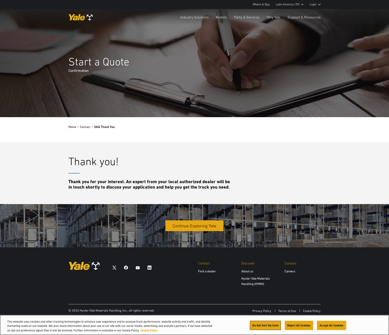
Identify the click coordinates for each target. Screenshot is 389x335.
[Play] (375, 103)
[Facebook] (126, 267)
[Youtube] (137, 267)
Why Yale (273, 17)
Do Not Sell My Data (265, 325)
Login (313, 4)
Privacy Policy (261, 310)
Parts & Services (247, 17)
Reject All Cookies (299, 325)
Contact (85, 127)
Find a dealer (207, 271)
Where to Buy (261, 4)
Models (221, 17)
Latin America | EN (287, 4)
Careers (290, 271)
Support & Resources (304, 17)
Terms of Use (287, 310)
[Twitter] (114, 267)
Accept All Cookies (331, 325)
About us (247, 271)
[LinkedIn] (149, 267)
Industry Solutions (194, 17)
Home (72, 127)
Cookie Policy (312, 310)
